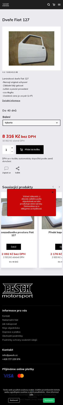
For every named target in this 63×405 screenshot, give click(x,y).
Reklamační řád (10, 320)
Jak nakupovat (9, 324)
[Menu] (59, 5)
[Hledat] (48, 4)
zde (31, 394)
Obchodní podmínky (12, 335)
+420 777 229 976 (11, 359)
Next (59, 186)
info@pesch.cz (10, 355)
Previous (52, 186)
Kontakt (6, 316)
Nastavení (14, 400)
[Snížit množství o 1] (12, 152)
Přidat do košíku (32, 149)
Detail (13, 247)
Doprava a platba (11, 331)
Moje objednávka (11, 328)
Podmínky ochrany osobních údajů (19, 339)
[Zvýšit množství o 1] (12, 147)
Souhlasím (49, 400)
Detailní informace (11, 100)
